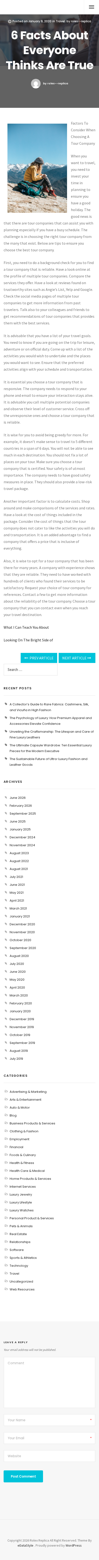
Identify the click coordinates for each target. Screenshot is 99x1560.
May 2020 (17, 979)
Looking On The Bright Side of (28, 640)
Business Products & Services (32, 1123)
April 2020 (17, 987)
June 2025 (18, 821)
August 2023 (19, 853)
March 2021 (18, 908)
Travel (60, 21)
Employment (19, 1139)
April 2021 (17, 900)
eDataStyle (25, 1545)
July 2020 (17, 963)
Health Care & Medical (27, 1171)
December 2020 (22, 924)
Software (17, 1250)
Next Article (74, 658)
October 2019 (20, 1035)
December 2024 (22, 837)
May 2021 (17, 892)
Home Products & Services (30, 1178)
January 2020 (20, 1011)
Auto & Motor (20, 1107)
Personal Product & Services (32, 1218)
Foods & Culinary (23, 1155)
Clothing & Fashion (24, 1131)
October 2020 (20, 940)
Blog (13, 1115)
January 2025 (20, 829)
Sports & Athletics (23, 1257)
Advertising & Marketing (28, 1091)
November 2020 (22, 932)
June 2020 (18, 971)
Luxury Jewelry (21, 1194)
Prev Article (41, 658)
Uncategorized (21, 1281)
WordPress (74, 1545)
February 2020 (21, 1003)
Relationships (20, 1242)
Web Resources (22, 1289)
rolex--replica (81, 21)
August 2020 (19, 956)
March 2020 (19, 995)
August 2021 (19, 869)
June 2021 (17, 884)
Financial (16, 1147)
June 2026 (18, 797)
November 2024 (22, 845)
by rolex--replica (55, 83)
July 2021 (16, 877)
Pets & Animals (21, 1226)
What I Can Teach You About (26, 627)
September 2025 (23, 813)
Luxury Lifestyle (21, 1202)
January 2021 (20, 916)
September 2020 (23, 948)
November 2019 (22, 1027)
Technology (19, 1265)
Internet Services (23, 1186)
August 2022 (19, 861)
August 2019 (19, 1050)
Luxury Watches (22, 1210)
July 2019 (16, 1058)
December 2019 (22, 1019)
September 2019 (22, 1043)
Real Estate (18, 1234)
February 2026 (21, 805)
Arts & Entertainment (25, 1099)
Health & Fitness (22, 1163)
